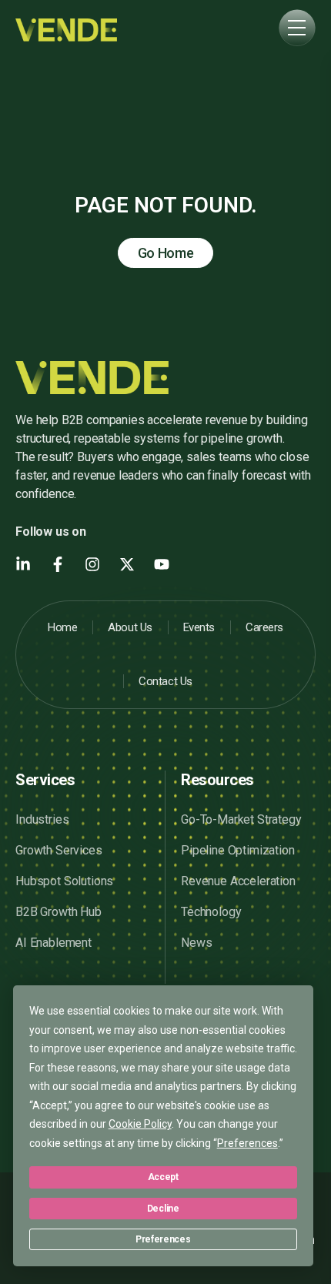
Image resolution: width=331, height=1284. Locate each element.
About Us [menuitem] (130, 627)
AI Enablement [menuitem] (53, 942)
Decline (163, 1208)
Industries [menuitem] (42, 819)
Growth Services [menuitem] (58, 850)
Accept (163, 1177)
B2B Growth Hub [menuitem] (58, 911)
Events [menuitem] (199, 627)
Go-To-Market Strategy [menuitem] (241, 819)
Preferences (162, 1239)
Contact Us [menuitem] (165, 681)
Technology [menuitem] (211, 911)
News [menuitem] (196, 942)
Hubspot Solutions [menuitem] (64, 881)
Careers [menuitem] (264, 627)
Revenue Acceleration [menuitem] (238, 881)
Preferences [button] (247, 1143)
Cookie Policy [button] (140, 1124)
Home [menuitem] (62, 627)
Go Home (166, 253)
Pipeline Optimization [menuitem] (238, 850)
